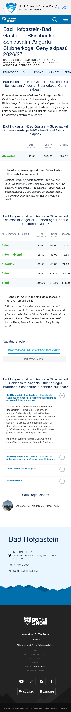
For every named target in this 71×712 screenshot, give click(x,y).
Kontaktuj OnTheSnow (35, 634)
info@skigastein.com (23, 570)
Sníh (26, 72)
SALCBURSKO (12, 59)
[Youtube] (21, 681)
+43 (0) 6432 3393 (19, 564)
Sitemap (35, 662)
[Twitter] (32, 681)
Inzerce (35, 639)
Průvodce (11, 72)
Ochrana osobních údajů (35, 654)
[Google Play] (27, 691)
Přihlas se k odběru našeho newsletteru (35, 644)
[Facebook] (52, 681)
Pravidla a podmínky (35, 658)
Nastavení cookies (35, 670)
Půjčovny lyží (34, 359)
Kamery (54, 72)
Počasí (39, 72)
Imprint (35, 650)
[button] (54, 19)
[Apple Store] (47, 691)
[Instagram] (42, 681)
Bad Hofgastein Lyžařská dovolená (34, 349)
